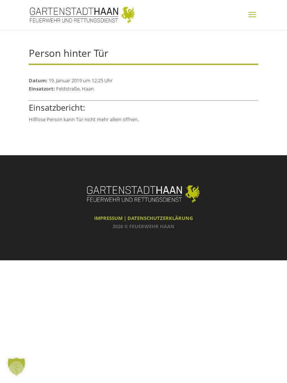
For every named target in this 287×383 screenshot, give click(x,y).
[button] (16, 366)
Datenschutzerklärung (160, 218)
